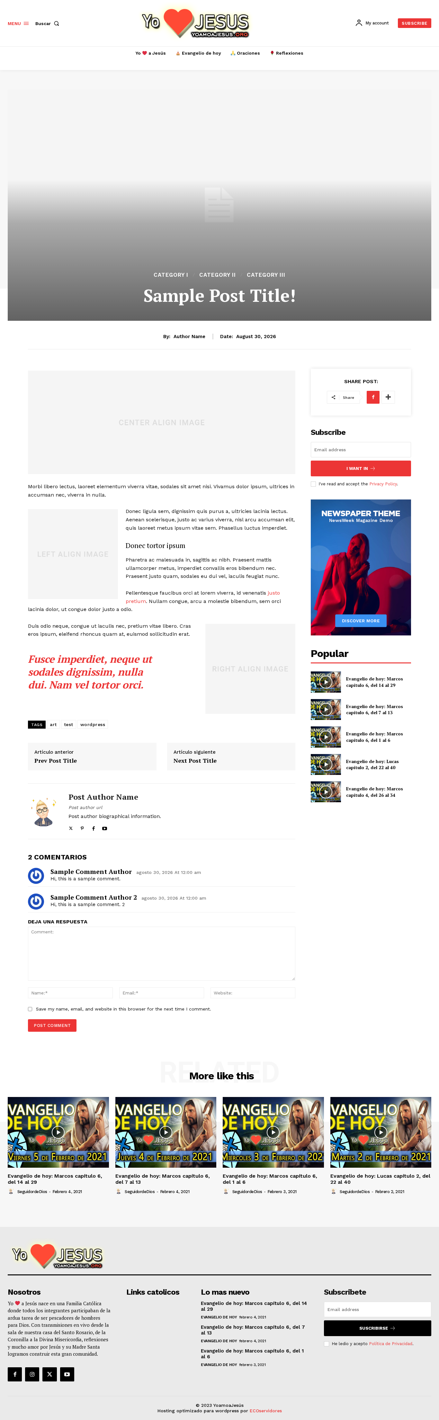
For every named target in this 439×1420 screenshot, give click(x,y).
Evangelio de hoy (219, 1317)
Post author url (85, 807)
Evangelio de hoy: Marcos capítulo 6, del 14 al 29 (374, 682)
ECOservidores (266, 1410)
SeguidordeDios (32, 1191)
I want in (357, 468)
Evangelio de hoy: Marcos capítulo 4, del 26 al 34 (374, 792)
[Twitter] (70, 826)
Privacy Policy (383, 483)
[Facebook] (93, 826)
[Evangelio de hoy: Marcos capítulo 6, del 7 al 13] (326, 709)
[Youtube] (104, 826)
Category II (217, 275)
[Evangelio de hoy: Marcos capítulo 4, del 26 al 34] (326, 791)
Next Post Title (195, 760)
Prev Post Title (55, 760)
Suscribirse (373, 1328)
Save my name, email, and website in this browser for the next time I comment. (123, 1008)
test (68, 724)
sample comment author (91, 871)
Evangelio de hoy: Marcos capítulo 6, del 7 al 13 (374, 709)
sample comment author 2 (93, 897)
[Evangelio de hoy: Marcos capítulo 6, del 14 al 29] (326, 681)
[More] (388, 397)
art (53, 724)
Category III (266, 275)
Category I (171, 275)
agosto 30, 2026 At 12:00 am (168, 872)
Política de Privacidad (390, 1343)
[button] (48, 23)
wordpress (92, 724)
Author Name (189, 336)
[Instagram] (32, 1374)
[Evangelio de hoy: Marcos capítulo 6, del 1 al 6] (326, 736)
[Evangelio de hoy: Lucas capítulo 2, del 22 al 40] (326, 764)
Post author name (103, 797)
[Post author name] (43, 811)
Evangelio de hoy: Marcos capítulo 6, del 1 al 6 (374, 737)
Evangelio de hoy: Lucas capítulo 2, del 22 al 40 (372, 764)
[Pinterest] (82, 826)
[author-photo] (12, 1191)
